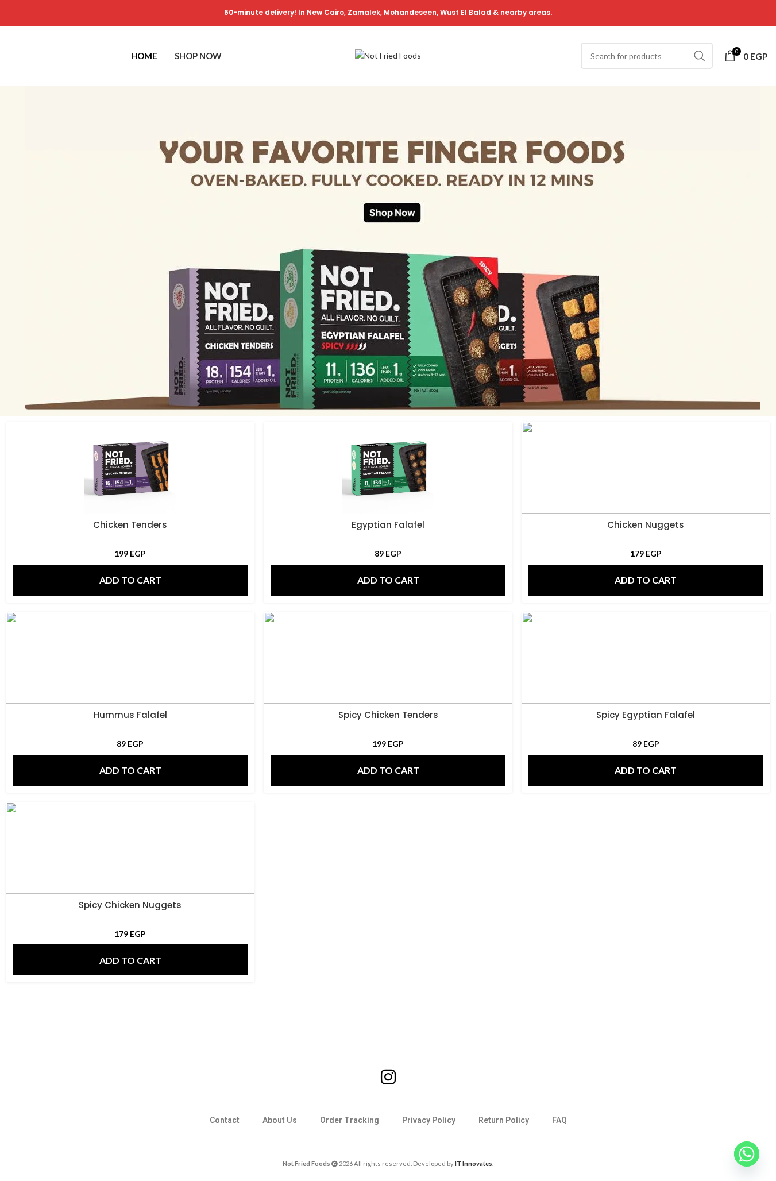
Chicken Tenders (130, 525)
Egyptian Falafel (388, 525)
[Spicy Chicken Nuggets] (130, 848)
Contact (225, 1120)
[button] (130, 580)
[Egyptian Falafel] (388, 468)
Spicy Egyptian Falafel (645, 715)
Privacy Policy (428, 1120)
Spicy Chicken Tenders (388, 715)
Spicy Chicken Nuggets (130, 905)
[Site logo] (388, 55)
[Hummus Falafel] (130, 658)
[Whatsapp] (746, 1154)
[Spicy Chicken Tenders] (388, 658)
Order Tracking (349, 1120)
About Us (279, 1120)
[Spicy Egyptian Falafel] (646, 658)
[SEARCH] (699, 56)
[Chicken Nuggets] (646, 468)
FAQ (559, 1120)
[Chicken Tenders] (130, 468)
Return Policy (503, 1120)
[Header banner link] (388, 13)
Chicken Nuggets (645, 525)
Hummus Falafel (130, 715)
